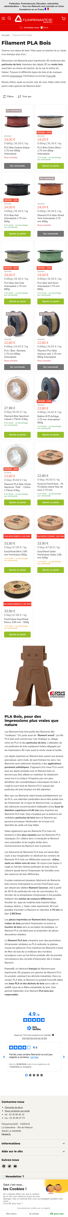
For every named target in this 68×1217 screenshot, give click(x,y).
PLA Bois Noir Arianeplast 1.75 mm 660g (15, 218)
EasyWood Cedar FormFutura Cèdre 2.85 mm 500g (49, 554)
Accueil (5, 35)
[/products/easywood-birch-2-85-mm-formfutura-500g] (17, 525)
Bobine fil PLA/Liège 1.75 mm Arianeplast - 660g (49, 419)
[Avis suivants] (64, 1057)
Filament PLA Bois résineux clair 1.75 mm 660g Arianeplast (49, 353)
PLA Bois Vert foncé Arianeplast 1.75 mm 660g (48, 286)
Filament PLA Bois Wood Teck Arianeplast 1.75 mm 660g (50, 218)
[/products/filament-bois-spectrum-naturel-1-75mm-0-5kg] (17, 389)
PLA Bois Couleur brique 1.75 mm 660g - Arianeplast (17, 150)
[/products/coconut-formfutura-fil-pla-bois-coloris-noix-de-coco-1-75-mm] (51, 457)
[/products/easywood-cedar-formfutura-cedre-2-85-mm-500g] (51, 525)
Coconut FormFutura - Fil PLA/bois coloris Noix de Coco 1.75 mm (50, 487)
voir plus (34, 1057)
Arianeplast (16, 75)
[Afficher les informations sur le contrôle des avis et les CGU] (53, 1035)
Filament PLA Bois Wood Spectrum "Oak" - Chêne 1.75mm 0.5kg (17, 487)
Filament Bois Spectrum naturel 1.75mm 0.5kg (16, 418)
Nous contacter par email (17, 1110)
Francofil (50, 75)
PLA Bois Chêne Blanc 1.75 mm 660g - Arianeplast (49, 150)
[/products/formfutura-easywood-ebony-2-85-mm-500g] (17, 592)
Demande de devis (14, 1107)
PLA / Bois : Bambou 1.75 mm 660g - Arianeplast (15, 353)
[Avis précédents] (4, 1057)
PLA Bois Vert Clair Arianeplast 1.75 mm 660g (15, 286)
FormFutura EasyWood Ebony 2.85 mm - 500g (16, 621)
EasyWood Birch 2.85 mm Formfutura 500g (15, 553)
